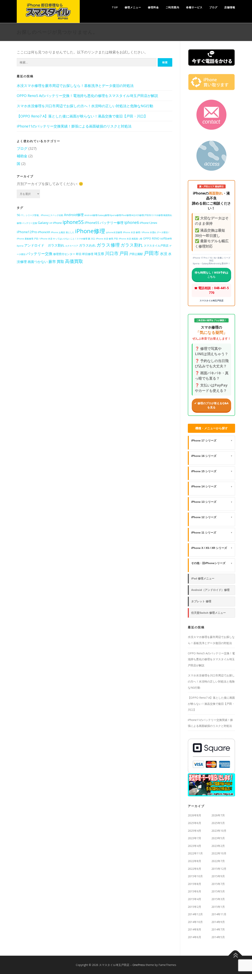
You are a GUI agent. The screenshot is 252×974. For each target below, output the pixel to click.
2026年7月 (218, 815)
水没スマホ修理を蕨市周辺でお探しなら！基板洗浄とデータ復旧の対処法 (75, 85)
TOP (115, 7)
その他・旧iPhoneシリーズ (212, 563)
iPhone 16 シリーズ (212, 455)
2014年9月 (218, 922)
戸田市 (151, 253)
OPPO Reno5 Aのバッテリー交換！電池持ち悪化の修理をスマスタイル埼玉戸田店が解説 (87, 95)
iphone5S (73, 222)
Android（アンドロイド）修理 (210, 589)
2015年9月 (218, 876)
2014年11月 (218, 914)
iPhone (57, 223)
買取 (60, 261)
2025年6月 (194, 823)
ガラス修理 (108, 245)
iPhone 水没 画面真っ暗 (130, 238)
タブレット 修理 (201, 601)
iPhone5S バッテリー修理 (103, 222)
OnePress (138, 965)
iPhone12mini (148, 223)
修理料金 (153, 7)
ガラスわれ (87, 245)
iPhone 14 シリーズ (212, 486)
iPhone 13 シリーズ (212, 501)
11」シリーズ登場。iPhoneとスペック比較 (42, 215)
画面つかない (38, 261)
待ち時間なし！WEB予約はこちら (211, 274)
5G (18, 215)
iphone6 (131, 222)
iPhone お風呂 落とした (62, 232)
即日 (79, 254)
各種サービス (194, 7)
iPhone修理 (90, 231)
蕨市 (52, 261)
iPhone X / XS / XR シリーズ (212, 547)
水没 (163, 253)
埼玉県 (99, 253)
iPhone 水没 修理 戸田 (107, 238)
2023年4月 (194, 846)
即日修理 (87, 254)
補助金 (22, 156)
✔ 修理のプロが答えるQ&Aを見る (211, 405)
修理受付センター (64, 254)
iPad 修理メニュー (202, 578)
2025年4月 (194, 830)
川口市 (112, 253)
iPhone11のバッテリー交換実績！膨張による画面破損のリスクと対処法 (74, 126)
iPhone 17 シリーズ (212, 440)
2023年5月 (218, 838)
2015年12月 (218, 869)
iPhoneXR (44, 232)
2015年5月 (218, 891)
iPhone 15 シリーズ (212, 471)
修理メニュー (133, 7)
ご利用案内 (172, 7)
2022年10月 (218, 853)
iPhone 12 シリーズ (212, 517)
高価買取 (74, 261)
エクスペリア (71, 245)
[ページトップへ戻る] (235, 956)
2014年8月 (194, 929)
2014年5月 (218, 937)
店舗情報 (229, 7)
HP (50, 223)
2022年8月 (194, 861)
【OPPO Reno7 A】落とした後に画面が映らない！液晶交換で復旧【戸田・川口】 (82, 116)
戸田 (123, 253)
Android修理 (74, 214)
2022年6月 (194, 869)
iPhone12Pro (27, 232)
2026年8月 (194, 815)
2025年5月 (218, 823)
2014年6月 (194, 937)
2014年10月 (195, 922)
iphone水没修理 (114, 232)
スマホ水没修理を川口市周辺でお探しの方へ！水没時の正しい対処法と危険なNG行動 (85, 105)
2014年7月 (218, 929)
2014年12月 (195, 914)
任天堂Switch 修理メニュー (208, 612)
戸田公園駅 (136, 254)
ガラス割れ (131, 245)
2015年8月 (194, 884)
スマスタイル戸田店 (156, 245)
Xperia (20, 245)
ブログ (213, 7)
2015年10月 (195, 876)
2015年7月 (218, 884)
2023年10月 (218, 830)
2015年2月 (194, 907)
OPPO (147, 238)
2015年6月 (194, 891)
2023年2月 (218, 846)
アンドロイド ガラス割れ (44, 245)
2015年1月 (218, 907)
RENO (155, 238)
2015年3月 (218, 899)
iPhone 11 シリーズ (212, 532)
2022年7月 (218, 861)
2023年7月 (194, 838)
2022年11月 (195, 853)
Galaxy (43, 222)
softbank (166, 238)
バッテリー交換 (39, 253)
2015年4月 (194, 899)
